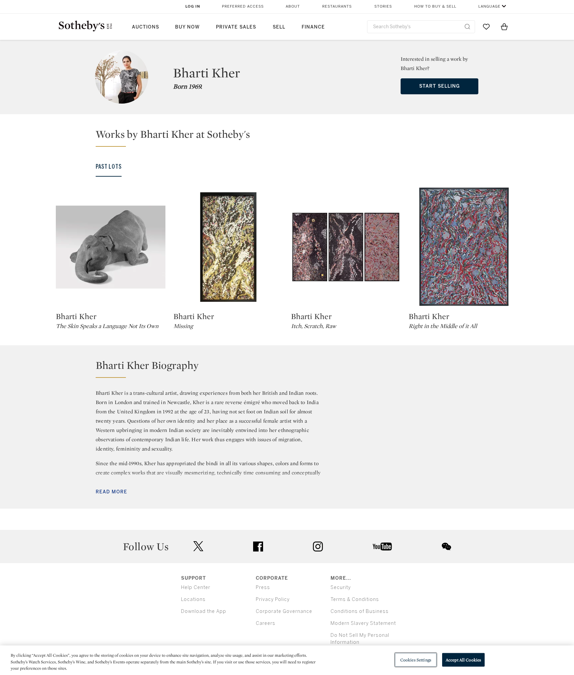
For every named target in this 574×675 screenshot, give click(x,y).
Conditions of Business (360, 611)
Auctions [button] (145, 27)
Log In (192, 6)
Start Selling (439, 86)
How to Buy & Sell (435, 6)
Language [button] (489, 6)
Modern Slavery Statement (363, 623)
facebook (258, 546)
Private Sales (236, 27)
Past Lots (109, 166)
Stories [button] (383, 6)
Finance (313, 27)
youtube (382, 546)
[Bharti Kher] (110, 247)
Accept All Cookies (463, 659)
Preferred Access (243, 6)
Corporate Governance (284, 611)
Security (341, 587)
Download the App (203, 611)
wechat (446, 546)
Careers (265, 623)
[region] (287, 660)
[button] (291, 137)
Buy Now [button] (187, 27)
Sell (279, 27)
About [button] (293, 6)
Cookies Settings (415, 659)
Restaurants (337, 6)
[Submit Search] (467, 26)
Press (263, 587)
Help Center (195, 587)
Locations (193, 599)
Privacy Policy (273, 599)
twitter (198, 546)
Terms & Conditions (355, 599)
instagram (318, 546)
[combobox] (421, 26)
